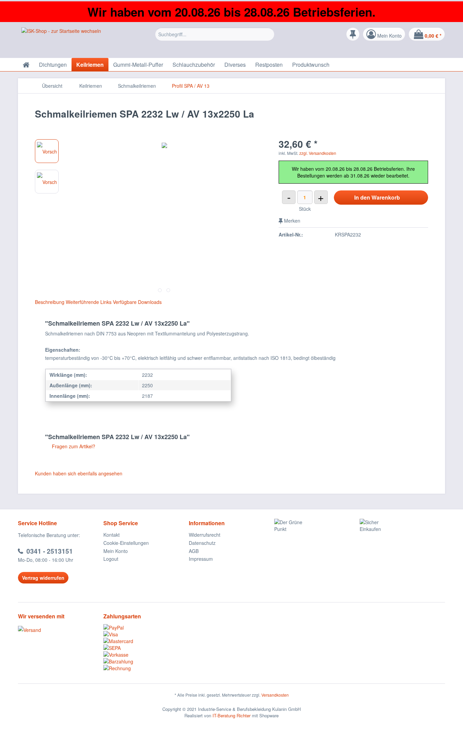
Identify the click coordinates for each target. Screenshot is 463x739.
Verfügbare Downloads (137, 302)
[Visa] (146, 634)
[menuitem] (215, 39)
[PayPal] (146, 627)
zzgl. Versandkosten (317, 153)
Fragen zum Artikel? (73, 446)
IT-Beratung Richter (231, 715)
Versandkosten (275, 695)
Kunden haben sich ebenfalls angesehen (78, 473)
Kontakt (111, 534)
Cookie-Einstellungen (126, 542)
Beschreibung (49, 302)
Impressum (201, 558)
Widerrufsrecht (204, 534)
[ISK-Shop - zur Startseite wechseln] (61, 41)
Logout (110, 558)
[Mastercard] (146, 641)
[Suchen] (268, 34)
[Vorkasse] (146, 654)
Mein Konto (115, 551)
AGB (194, 551)
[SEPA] (146, 647)
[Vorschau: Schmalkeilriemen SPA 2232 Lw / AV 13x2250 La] (47, 151)
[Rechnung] (146, 668)
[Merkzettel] (353, 34)
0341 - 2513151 (49, 551)
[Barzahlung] (146, 661)
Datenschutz (202, 542)
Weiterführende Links (89, 302)
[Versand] (59, 630)
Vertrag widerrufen (43, 577)
